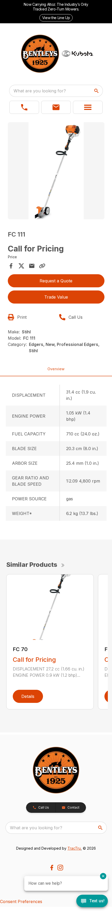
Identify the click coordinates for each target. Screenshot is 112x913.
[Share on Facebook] (11, 266)
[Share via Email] (32, 266)
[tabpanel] (56, 171)
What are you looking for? (40, 90)
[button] (24, 107)
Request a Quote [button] (56, 280)
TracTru (74, 848)
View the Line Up (56, 17)
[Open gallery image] (56, 170)
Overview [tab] (56, 369)
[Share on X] (21, 266)
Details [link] (27, 696)
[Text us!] (92, 901)
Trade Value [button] (56, 297)
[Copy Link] (42, 266)
